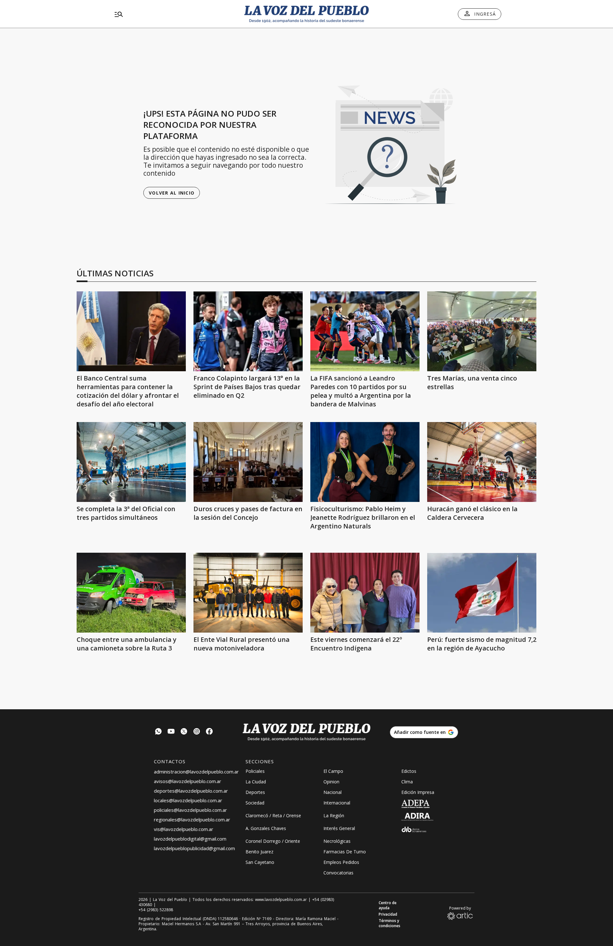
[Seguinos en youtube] (171, 732)
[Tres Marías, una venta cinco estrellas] (481, 331)
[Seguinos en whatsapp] (158, 732)
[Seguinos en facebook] (209, 732)
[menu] (174, 14)
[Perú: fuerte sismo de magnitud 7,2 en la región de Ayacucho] (481, 593)
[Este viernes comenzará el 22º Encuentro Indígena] (365, 593)
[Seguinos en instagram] (196, 732)
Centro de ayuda (388, 905)
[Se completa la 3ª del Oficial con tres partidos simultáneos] (131, 462)
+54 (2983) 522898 (156, 909)
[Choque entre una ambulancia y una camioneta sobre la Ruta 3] (131, 593)
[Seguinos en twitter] (183, 732)
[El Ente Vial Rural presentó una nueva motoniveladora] (248, 593)
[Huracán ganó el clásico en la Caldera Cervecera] (481, 462)
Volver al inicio (171, 193)
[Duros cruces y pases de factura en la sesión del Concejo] (248, 462)
